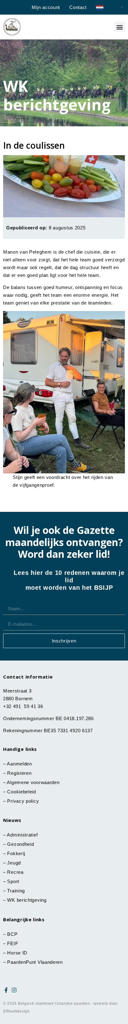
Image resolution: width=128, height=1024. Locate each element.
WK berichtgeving (26, 900)
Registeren (19, 773)
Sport (13, 881)
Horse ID (16, 952)
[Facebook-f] (6, 990)
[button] (119, 27)
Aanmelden (19, 763)
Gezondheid (20, 844)
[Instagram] (14, 990)
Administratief (22, 834)
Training (16, 890)
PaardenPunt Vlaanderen (34, 962)
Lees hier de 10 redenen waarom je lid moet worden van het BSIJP (69, 580)
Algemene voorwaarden (33, 782)
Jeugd (14, 862)
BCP (12, 934)
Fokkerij (16, 853)
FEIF (13, 943)
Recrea (15, 872)
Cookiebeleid (21, 791)
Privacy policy (23, 801)
